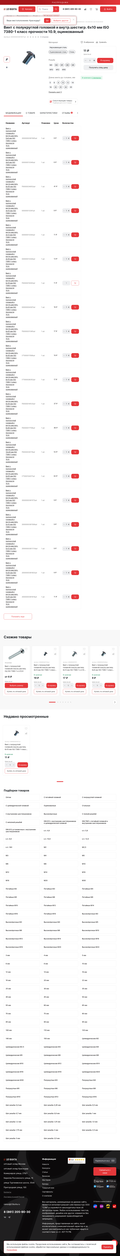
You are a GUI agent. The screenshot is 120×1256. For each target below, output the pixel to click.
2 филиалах (96, 78)
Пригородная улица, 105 (15, 1187)
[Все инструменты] (114, 1206)
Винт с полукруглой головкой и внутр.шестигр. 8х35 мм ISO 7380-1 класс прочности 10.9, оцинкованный (12, 186)
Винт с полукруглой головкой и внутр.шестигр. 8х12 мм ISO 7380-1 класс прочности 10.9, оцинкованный (44, 668)
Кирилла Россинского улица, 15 (18, 1178)
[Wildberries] (101, 1206)
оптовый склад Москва (14, 1164)
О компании (47, 1196)
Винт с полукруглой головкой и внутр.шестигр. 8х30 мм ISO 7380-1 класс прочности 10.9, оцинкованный (12, 404)
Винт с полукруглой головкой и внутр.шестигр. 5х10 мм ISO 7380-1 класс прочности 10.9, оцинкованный (12, 524)
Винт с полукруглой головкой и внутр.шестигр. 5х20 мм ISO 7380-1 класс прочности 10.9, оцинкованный (12, 572)
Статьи (45, 1172)
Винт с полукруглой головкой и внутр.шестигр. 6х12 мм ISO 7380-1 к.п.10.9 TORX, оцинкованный (74, 668)
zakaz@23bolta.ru (12, 1204)
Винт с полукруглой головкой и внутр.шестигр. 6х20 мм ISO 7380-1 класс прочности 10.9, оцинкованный (12, 307)
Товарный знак (48, 1188)
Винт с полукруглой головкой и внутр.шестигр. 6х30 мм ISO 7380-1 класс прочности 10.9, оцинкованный (12, 355)
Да (47, 20)
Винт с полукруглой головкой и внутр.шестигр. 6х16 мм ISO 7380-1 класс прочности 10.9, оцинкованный (12, 283)
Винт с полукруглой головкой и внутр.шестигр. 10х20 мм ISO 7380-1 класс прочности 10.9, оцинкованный (12, 452)
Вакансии (46, 1176)
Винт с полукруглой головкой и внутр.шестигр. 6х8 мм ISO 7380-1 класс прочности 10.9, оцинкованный (102, 668)
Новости (45, 1164)
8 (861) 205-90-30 (72, 9)
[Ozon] (95, 1206)
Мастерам (46, 1180)
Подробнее (12, 1250)
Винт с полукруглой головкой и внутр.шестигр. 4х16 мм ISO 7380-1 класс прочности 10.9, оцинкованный (12, 259)
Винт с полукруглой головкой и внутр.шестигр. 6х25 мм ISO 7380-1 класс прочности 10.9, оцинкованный (12, 331)
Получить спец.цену (98, 67)
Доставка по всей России (14, 1197)
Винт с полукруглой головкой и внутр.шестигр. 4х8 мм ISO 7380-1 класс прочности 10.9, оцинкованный (12, 162)
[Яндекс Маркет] (108, 1206)
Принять (107, 1247)
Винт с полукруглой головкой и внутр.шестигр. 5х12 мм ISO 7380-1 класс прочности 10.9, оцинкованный (12, 548)
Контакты (7, 1192)
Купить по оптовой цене (16, 691)
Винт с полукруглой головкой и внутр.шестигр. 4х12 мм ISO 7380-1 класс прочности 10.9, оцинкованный (12, 235)
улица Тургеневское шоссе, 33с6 (19, 1182)
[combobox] (45, 9)
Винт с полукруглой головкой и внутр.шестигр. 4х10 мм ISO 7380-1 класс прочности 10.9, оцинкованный (12, 210)
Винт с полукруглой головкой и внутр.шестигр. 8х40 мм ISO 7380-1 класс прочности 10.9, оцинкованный (12, 428)
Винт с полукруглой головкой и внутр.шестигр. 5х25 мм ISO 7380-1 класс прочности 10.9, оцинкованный (12, 597)
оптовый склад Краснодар (16, 1168)
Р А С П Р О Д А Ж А (60, 2)
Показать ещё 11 (55, 92)
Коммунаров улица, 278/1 (15, 1173)
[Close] (73, 19)
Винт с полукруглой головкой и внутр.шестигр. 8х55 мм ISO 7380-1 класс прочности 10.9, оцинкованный (12, 476)
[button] (114, 702)
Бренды (45, 1184)
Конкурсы (46, 1168)
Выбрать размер (16, 685)
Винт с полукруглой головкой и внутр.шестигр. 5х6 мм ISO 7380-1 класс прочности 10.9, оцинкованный (12, 138)
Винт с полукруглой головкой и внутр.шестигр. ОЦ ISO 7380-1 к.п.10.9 (15, 668)
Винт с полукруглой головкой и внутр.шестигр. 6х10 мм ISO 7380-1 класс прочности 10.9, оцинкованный (15, 747)
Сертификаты (47, 1192)
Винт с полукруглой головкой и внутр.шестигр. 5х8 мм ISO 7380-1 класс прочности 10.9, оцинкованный (12, 500)
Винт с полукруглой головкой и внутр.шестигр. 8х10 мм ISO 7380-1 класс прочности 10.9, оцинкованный (12, 379)
